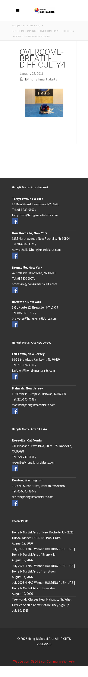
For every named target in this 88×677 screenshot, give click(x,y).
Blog (37, 25)
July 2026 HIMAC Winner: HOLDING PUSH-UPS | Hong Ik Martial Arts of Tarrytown (43, 568)
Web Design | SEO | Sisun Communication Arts (44, 661)
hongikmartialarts (43, 79)
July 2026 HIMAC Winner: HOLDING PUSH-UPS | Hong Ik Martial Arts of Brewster (43, 585)
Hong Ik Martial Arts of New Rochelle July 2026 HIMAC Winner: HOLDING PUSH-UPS (42, 535)
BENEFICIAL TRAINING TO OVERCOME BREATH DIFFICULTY (43, 30)
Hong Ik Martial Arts (22, 25)
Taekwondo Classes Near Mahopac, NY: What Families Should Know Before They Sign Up (42, 602)
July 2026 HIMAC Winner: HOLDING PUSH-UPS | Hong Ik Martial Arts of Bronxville (43, 552)
